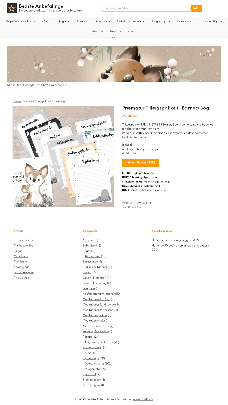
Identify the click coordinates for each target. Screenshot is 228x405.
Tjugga (18, 251)
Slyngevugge (159, 21)
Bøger (62, 21)
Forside (17, 101)
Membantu (21, 261)
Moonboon (21, 256)
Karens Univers (23, 240)
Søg (196, 8)
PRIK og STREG (134, 207)
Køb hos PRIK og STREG (141, 163)
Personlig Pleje (210, 21)
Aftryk (45, 21)
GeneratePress (143, 399)
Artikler (132, 31)
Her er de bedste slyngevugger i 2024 (175, 240)
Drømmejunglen (24, 272)
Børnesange (103, 21)
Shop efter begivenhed (19, 21)
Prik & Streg (21, 278)
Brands (114, 31)
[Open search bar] (114, 38)
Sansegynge (21, 267)
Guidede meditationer (129, 21)
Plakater (81, 21)
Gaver (95, 31)
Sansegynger (184, 21)
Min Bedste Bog (23, 245)
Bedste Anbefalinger (42, 6)
